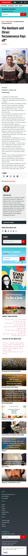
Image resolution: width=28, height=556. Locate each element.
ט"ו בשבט (11, 346)
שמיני (20, 326)
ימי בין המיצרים (16, 352)
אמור (25, 328)
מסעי (19, 332)
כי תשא (21, 325)
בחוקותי (18, 328)
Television (20, 5)
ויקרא (24, 326)
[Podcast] (13, 230)
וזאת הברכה (14, 335)
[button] (14, 2)
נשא (21, 330)
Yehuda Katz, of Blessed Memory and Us (11, 482)
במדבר (24, 330)
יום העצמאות (15, 348)
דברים (24, 334)
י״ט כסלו (7, 343)
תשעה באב (5, 352)
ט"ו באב (21, 352)
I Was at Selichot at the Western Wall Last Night (13, 435)
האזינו (18, 335)
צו (22, 326)
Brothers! (4, 451)
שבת (4, 343)
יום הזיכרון (10, 348)
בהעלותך (18, 330)
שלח (14, 330)
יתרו (14, 323)
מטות (21, 332)
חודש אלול (4, 353)
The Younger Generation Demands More (11, 371)
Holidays (3, 514)
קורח (12, 330)
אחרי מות (9, 326)
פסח (17, 346)
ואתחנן (21, 334)
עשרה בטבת (5, 346)
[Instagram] (11, 230)
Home (3, 21)
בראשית (24, 319)
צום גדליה (5, 344)
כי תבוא (4, 334)
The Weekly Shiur (11, 5)
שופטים (12, 334)
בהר (22, 328)
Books (3, 506)
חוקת (9, 330)
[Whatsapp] (16, 230)
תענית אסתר (12, 343)
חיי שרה (12, 319)
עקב (18, 334)
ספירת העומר (22, 346)
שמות (24, 323)
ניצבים (24, 335)
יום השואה (5, 348)
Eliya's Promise (5, 467)
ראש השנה (21, 343)
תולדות (8, 319)
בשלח (16, 323)
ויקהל (18, 325)
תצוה (25, 325)
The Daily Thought (4, 5)
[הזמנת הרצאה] (14, 278)
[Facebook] (3, 230)
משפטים (10, 323)
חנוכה (23, 344)
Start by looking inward (7, 403)
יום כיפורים (10, 344)
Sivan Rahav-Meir (6, 2)
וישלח (24, 321)
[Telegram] (8, 230)
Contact (3, 510)
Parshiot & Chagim (8, 222)
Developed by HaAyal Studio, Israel (9, 543)
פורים (14, 346)
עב (24, 2)
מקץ (19, 321)
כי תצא (8, 334)
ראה (15, 334)
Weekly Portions (5, 512)
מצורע (13, 326)
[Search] (23, 241)
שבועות (9, 350)
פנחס (24, 332)
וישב (21, 321)
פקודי (14, 325)
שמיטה (17, 343)
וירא (16, 319)
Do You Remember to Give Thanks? (10, 387)
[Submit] (23, 14)
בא (19, 323)
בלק (6, 330)
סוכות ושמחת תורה (17, 344)
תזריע (17, 326)
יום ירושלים (5, 350)
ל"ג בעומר (21, 348)
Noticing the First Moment (8, 419)
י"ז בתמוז (10, 352)
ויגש (16, 321)
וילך (21, 335)
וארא (21, 323)
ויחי (14, 321)
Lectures (4, 508)
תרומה (6, 323)
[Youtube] (5, 230)
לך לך (19, 319)
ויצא (5, 319)
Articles (16, 5)
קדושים (5, 326)
